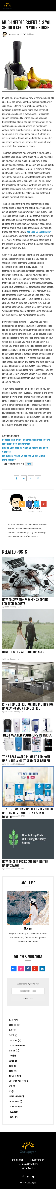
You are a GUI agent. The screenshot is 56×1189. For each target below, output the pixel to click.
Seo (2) (11, 1091)
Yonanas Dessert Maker (39, 231)
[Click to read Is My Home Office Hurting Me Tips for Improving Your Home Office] (28, 682)
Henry (13, 34)
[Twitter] (33, 1177)
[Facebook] (28, 968)
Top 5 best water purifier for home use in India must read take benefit (26, 758)
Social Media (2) (15, 1101)
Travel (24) (13, 1117)
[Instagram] (28, 1177)
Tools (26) (13, 1112)
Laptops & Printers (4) (19, 1081)
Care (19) (12, 1030)
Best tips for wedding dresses (23, 652)
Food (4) (12, 1055)
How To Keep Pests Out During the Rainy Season (25, 862)
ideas (31, 34)
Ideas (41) (13, 1071)
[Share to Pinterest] (38, 478)
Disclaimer (17, 1159)
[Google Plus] (35, 968)
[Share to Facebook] (16, 478)
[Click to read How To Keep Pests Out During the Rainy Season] (28, 839)
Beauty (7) (13, 1020)
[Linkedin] (42, 968)
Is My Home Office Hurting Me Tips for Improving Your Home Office (28, 705)
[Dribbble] (21, 968)
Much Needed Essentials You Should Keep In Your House (27, 25)
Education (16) (15, 1040)
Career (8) (13, 1035)
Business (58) (14, 1025)
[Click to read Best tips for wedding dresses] (28, 629)
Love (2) (12, 1086)
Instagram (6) (15, 1076)
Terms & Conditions (28, 1164)
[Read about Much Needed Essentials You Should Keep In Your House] (4, 34)
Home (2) (12, 1066)
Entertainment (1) (17, 1045)
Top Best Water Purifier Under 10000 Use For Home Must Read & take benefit (27, 810)
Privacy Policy (37, 1159)
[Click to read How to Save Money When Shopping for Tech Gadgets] (28, 577)
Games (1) (13, 1061)
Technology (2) (15, 1106)
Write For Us (28, 1168)
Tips (29, 464)
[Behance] (14, 968)
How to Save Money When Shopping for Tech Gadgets (25, 600)
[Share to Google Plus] (31, 478)
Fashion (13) (14, 1050)
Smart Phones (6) (16, 1096)
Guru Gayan (31, 1182)
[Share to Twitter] (24, 478)
